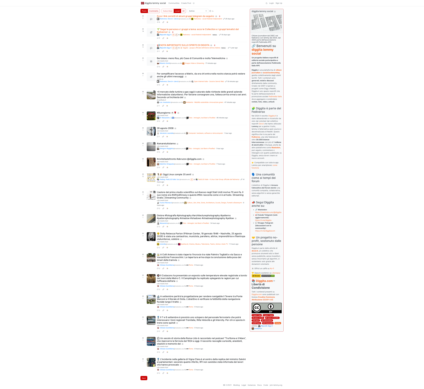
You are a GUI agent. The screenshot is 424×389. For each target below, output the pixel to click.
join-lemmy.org (276, 385)
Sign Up (279, 3)
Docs (259, 385)
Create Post (186, 3)
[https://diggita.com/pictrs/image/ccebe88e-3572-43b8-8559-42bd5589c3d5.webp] (151, 32)
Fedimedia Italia (275, 96)
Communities (173, 3)
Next (144, 378)
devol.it (255, 251)
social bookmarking (271, 72)
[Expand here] (151, 61)
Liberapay (276, 273)
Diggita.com (264, 281)
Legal (243, 385)
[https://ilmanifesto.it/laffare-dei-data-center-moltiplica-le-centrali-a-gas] (151, 94)
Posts (144, 11)
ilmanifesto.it (161, 100)
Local (177, 11)
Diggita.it (272, 116)
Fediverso (256, 137)
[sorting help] (210, 11)
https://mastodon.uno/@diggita (268, 212)
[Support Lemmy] (193, 3)
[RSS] (213, 11)
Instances (252, 385)
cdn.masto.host (162, 61)
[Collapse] (275, 11)
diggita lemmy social (155, 3)
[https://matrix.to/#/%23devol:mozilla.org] (151, 76)
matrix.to (160, 79)
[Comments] (151, 19)
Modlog (277, 323)
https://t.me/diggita (263, 220)
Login (271, 3)
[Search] (266, 3)
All (183, 11)
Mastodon (276, 147)
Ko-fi (272, 268)
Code (265, 385)
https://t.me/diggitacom (265, 231)
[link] (163, 22)
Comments (153, 11)
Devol (261, 124)
